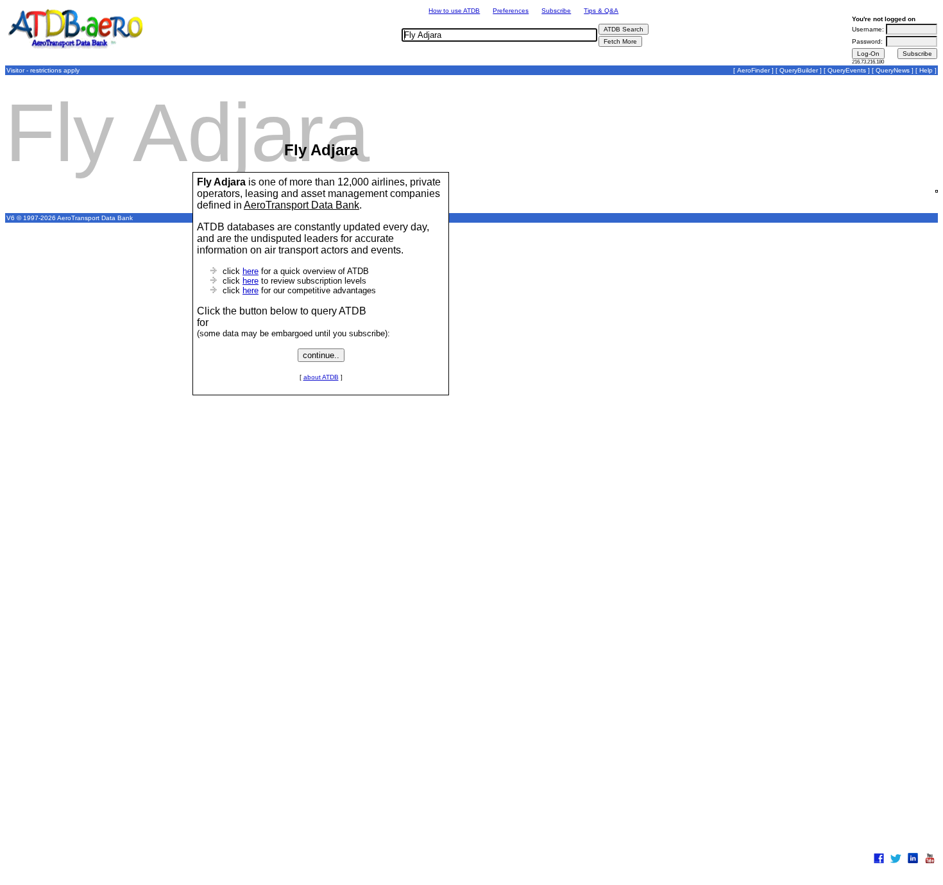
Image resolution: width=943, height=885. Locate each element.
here (250, 271)
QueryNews (893, 70)
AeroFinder (753, 70)
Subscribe (556, 10)
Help (926, 70)
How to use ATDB (454, 10)
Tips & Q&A (601, 10)
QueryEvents (847, 70)
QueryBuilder (798, 70)
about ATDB (321, 377)
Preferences (511, 10)
